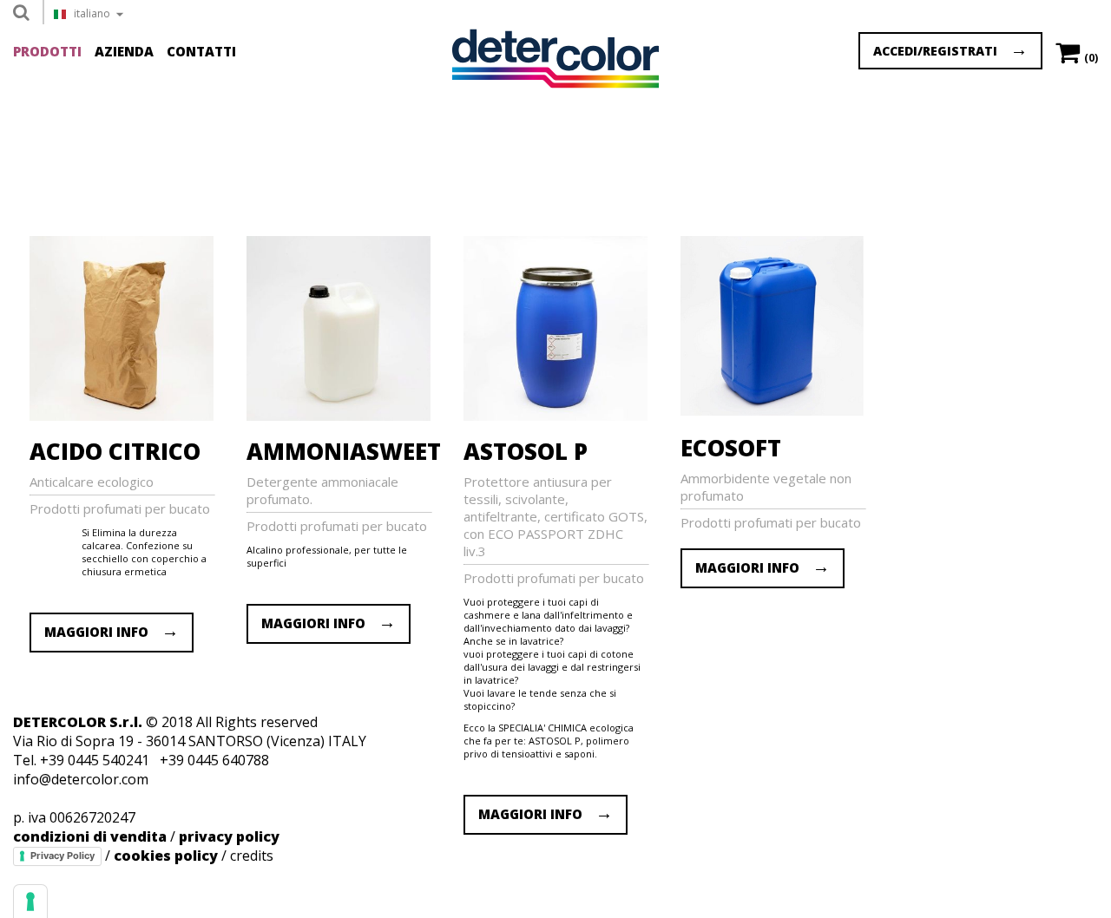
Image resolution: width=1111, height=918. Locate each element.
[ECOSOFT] (778, 412)
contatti (201, 51)
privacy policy (229, 836)
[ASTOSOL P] (561, 415)
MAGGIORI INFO (101, 631)
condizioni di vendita (90, 836)
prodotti (47, 51)
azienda (124, 51)
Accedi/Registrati (935, 51)
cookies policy (166, 855)
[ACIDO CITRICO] (127, 415)
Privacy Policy (62, 855)
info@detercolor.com (80, 779)
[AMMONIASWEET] (344, 415)
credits (251, 855)
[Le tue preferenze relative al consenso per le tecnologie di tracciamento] (30, 901)
